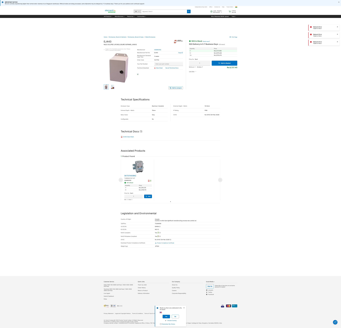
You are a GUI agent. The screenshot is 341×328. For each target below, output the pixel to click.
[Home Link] (110, 11)
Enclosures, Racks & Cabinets (117, 37)
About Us (174, 285)
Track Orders (229, 7)
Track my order (142, 285)
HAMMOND (157, 49)
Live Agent (107, 293)
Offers (210, 7)
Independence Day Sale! (201, 7)
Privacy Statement (108, 313)
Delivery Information (143, 293)
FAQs (105, 299)
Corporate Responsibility (179, 293)
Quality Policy (176, 287)
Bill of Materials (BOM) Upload (220, 16)
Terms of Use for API (150, 313)
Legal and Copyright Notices (123, 313)
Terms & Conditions (137, 313)
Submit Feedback (109, 296)
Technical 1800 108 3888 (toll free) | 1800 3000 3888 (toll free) (118, 289)
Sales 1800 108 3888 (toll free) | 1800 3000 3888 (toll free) (118, 285)
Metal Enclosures (150, 37)
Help (223, 7)
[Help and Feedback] (335, 322)
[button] (107, 16)
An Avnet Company (109, 320)
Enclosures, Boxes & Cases (136, 37)
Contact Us (217, 7)
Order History (142, 287)
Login (214, 10)
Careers (174, 290)
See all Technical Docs (171, 68)
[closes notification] (339, 2)
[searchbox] (164, 11)
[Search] (189, 11)
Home (105, 37)
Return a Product (143, 290)
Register (219, 10)
